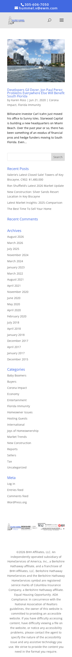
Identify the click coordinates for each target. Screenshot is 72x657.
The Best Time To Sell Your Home (29, 209)
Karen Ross (18, 100)
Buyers (11, 381)
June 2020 (13, 298)
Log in (11, 484)
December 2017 (17, 341)
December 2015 (17, 359)
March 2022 (15, 273)
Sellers (11, 455)
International (16, 424)
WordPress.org (17, 502)
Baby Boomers (16, 375)
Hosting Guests (17, 418)
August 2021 (15, 279)
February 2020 (16, 316)
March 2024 (15, 261)
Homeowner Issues (20, 412)
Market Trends (17, 437)
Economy (13, 394)
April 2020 (14, 310)
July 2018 (13, 322)
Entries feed (15, 490)
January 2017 (16, 353)
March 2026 (15, 243)
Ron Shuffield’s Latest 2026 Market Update (35, 186)
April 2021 (14, 285)
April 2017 (14, 347)
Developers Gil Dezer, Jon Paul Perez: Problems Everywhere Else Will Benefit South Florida (36, 93)
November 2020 (17, 292)
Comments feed (17, 496)
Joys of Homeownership (23, 431)
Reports (12, 449)
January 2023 (16, 267)
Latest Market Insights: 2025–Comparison (34, 202)
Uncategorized (17, 467)
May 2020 (13, 304)
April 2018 (14, 328)
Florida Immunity (29, 105)
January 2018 (16, 335)
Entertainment (17, 400)
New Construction (19, 443)
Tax (9, 461)
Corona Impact (17, 388)
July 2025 (13, 249)
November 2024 (17, 255)
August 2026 (15, 237)
